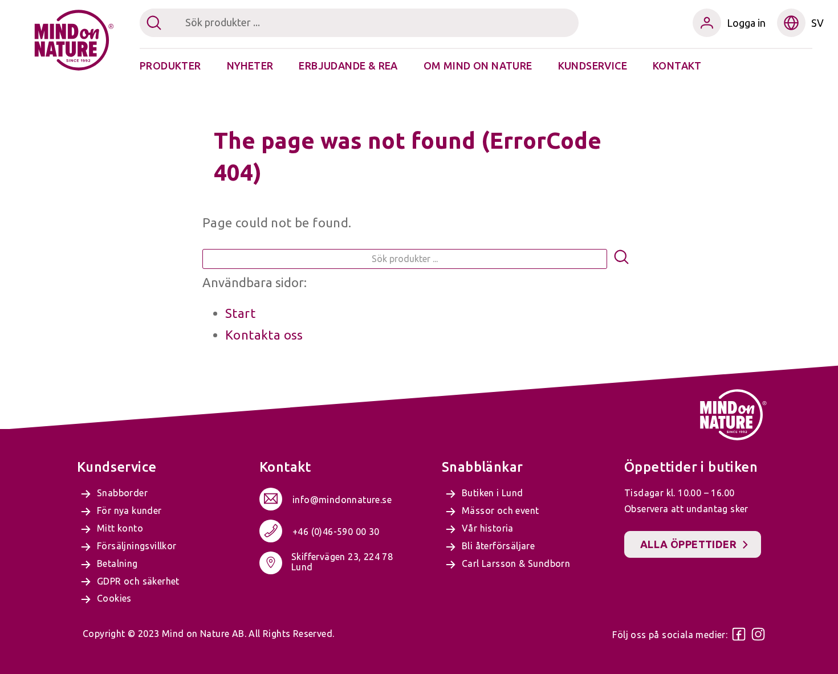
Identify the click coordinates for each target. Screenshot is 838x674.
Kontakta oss (264, 335)
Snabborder (122, 493)
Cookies (114, 598)
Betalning (117, 563)
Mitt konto (120, 528)
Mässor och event (500, 510)
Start (240, 313)
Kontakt (677, 65)
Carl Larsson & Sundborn (516, 563)
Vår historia (488, 528)
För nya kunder (129, 510)
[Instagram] (758, 634)
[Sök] (621, 258)
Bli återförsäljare (498, 546)
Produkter (170, 65)
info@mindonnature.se (342, 500)
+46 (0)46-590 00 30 (336, 531)
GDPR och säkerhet (138, 581)
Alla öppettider (688, 544)
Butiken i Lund (492, 493)
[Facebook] (738, 634)
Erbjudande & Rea (348, 65)
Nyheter (250, 65)
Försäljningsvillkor (137, 546)
